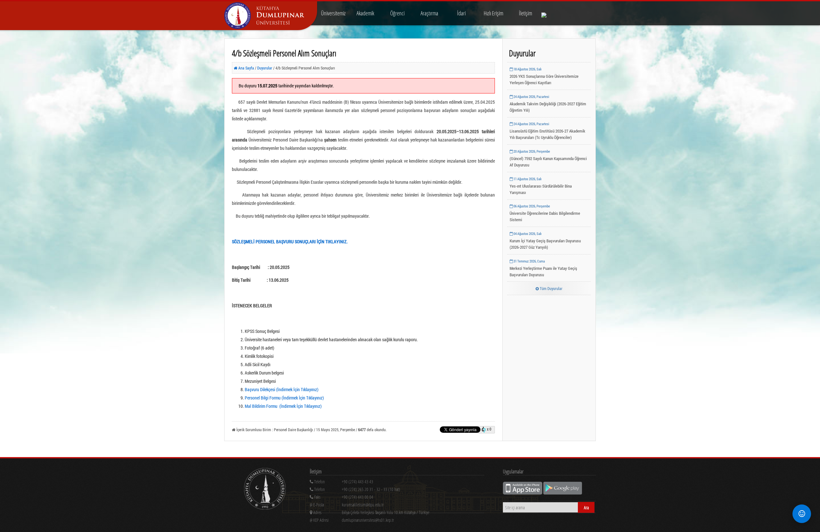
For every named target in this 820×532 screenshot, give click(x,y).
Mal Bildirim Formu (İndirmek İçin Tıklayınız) (283, 406)
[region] (397, 490)
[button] (801, 513)
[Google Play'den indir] (562, 493)
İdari (461, 13)
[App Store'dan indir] (523, 493)
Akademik (365, 13)
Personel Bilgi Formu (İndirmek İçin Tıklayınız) (284, 398)
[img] (265, 489)
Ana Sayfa (245, 67)
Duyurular (265, 67)
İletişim (525, 13)
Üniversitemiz (333, 13)
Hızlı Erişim (493, 13)
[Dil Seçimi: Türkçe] (548, 13)
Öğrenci (397, 13)
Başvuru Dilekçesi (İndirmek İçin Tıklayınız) (281, 389)
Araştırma (429, 13)
